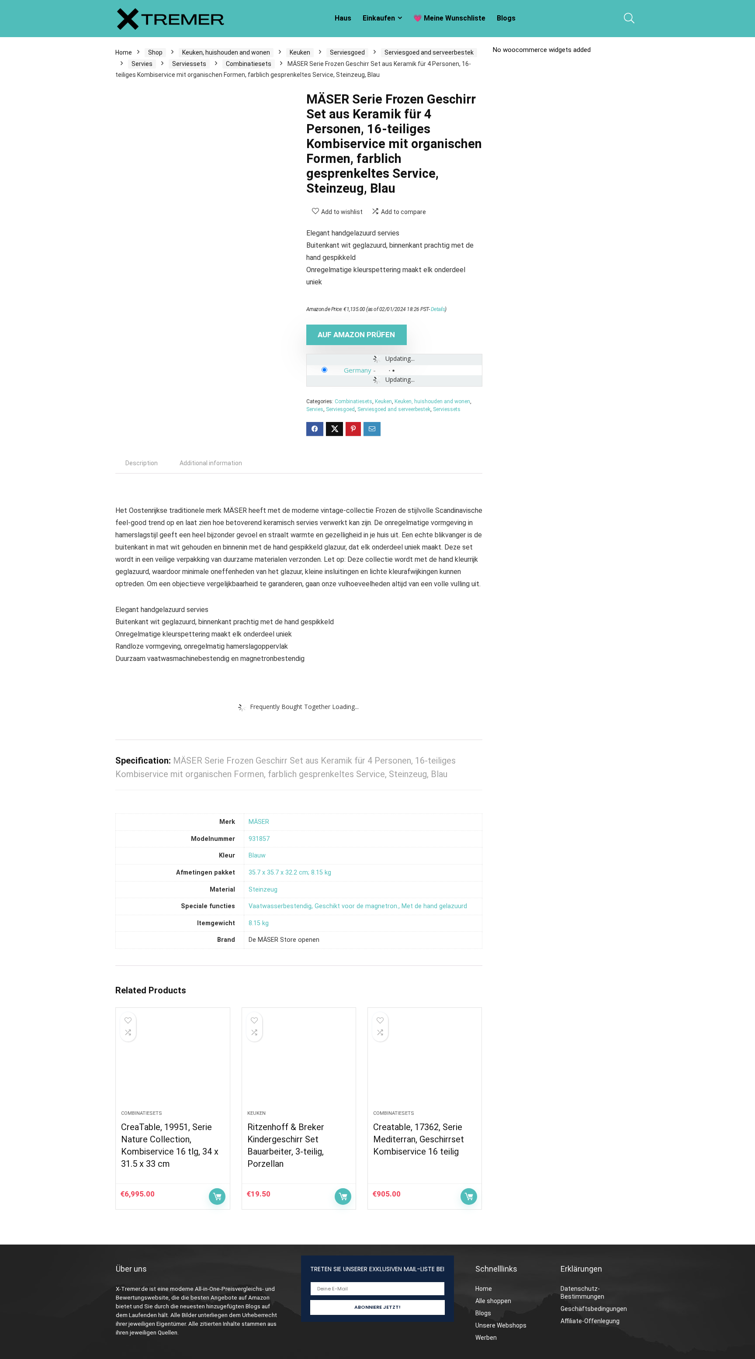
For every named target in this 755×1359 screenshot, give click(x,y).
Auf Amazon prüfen (356, 334)
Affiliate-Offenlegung (590, 1321)
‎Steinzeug (263, 889)
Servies (142, 63)
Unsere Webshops (500, 1325)
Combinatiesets (248, 63)
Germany (357, 370)
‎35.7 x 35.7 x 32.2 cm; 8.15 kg (290, 872)
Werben (486, 1337)
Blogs (506, 18)
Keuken (300, 52)
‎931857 (259, 839)
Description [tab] (141, 463)
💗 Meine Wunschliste (449, 18)
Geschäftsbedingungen (594, 1308)
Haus (343, 18)
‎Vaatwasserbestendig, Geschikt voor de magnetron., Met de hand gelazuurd (358, 906)
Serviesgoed (347, 52)
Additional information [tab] (211, 463)
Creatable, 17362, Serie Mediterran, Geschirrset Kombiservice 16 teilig (418, 1139)
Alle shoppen (493, 1300)
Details (438, 309)
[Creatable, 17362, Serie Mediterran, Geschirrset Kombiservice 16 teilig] (424, 1063)
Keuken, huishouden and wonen (226, 52)
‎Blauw (257, 855)
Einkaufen (379, 18)
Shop (155, 52)
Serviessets (189, 63)
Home (123, 52)
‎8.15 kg (259, 923)
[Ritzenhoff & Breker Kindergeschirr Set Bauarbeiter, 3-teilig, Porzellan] (298, 1063)
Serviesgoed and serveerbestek (429, 52)
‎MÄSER (259, 822)
